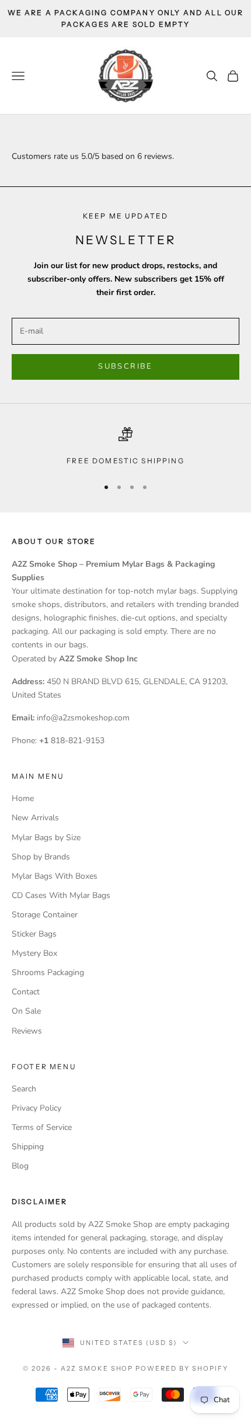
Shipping (28, 1146)
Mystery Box (34, 953)
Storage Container (45, 914)
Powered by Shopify (181, 1368)
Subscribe (125, 366)
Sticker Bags (34, 933)
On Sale (26, 1011)
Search (24, 1088)
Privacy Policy (36, 1108)
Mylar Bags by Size (46, 837)
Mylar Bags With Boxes (54, 876)
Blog (20, 1165)
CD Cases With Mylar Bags (61, 895)
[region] (125, 447)
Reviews (27, 1030)
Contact (26, 991)
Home (23, 798)
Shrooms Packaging (48, 972)
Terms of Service (42, 1127)
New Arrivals (35, 817)
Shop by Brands (41, 856)
